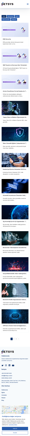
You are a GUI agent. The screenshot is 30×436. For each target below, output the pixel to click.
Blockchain (10, 16)
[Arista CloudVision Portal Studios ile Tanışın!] (15, 82)
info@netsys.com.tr (7, 375)
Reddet (15, 432)
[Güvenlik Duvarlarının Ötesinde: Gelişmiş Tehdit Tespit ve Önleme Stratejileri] (15, 186)
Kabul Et (15, 428)
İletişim (3, 397)
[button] (28, 4)
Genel (17, 16)
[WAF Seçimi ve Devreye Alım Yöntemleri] (15, 55)
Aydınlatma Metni (13, 424)
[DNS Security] (15, 29)
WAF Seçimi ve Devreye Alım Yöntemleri (15, 65)
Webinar (14, 19)
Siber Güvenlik (6, 19)
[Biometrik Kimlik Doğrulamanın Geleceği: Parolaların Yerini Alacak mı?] (15, 290)
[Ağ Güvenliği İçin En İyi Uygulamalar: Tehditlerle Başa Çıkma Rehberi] (15, 212)
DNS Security (7, 39)
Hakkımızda (5, 390)
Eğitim (3, 392)
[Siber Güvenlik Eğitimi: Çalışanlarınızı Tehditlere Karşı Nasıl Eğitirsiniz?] (15, 134)
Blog (3, 400)
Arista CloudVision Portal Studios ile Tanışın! (16, 91)
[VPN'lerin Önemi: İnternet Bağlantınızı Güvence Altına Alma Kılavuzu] (15, 316)
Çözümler (4, 395)
